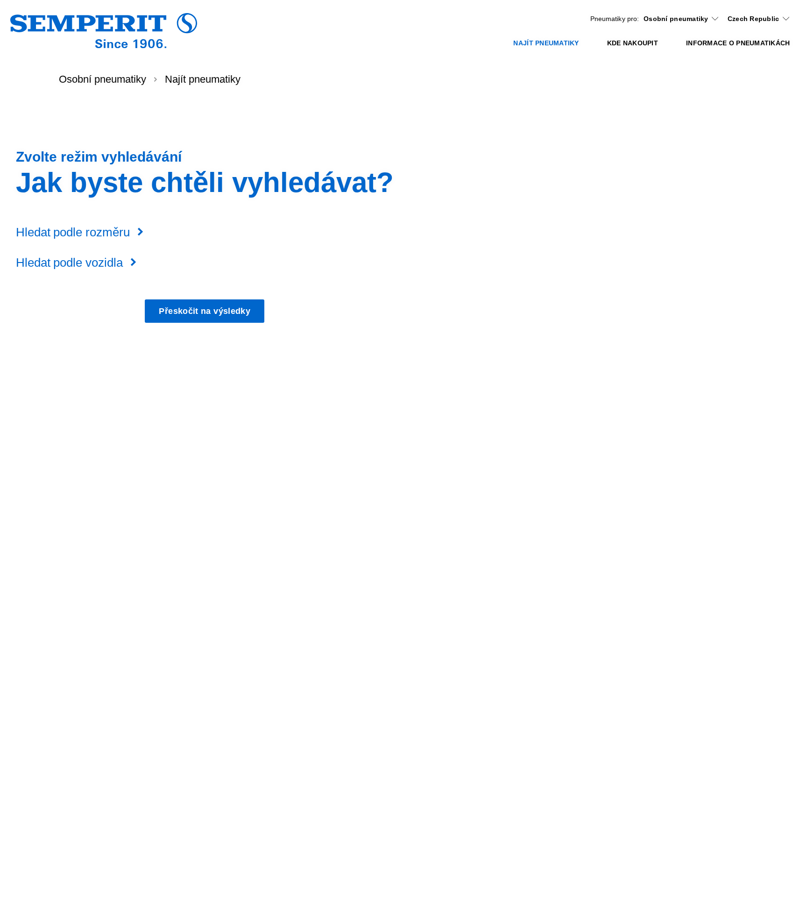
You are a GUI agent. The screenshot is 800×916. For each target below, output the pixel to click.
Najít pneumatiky (546, 43)
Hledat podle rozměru (73, 232)
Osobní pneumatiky (676, 18)
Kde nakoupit (632, 43)
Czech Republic (753, 18)
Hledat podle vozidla (69, 263)
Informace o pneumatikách (738, 43)
